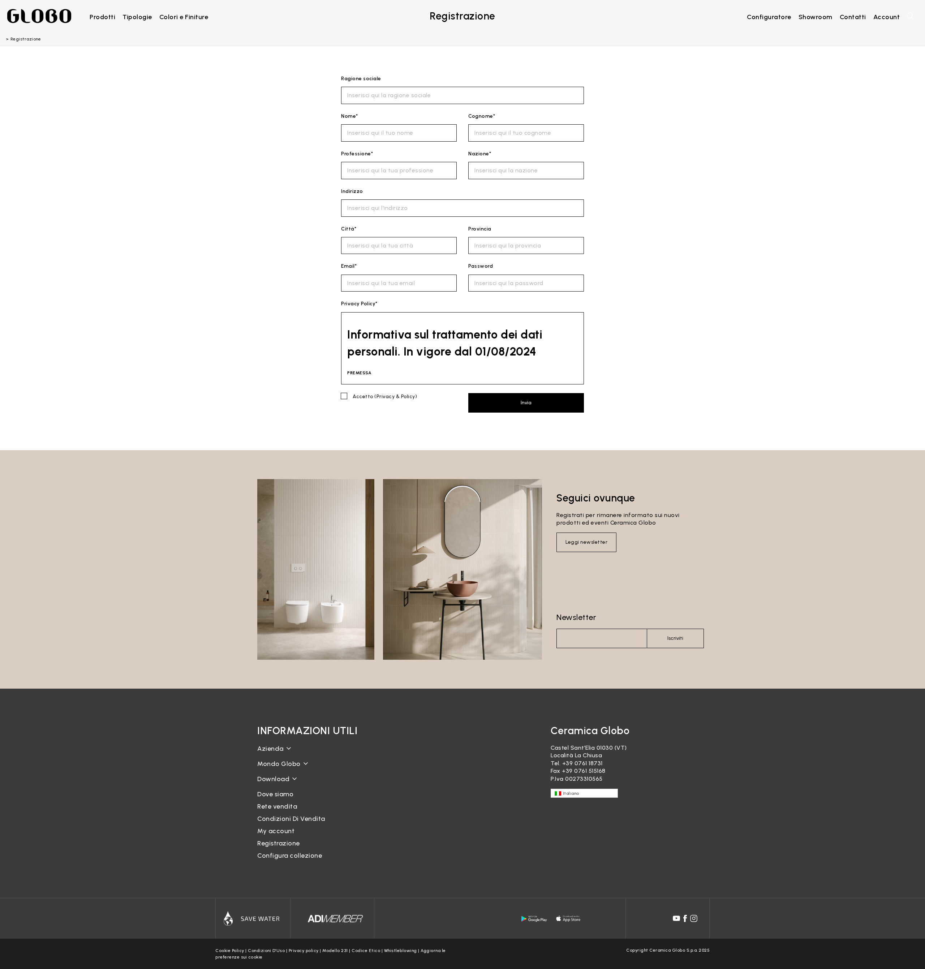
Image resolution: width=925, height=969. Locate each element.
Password (480, 266)
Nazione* (479, 154)
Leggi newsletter (586, 542)
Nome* (349, 116)
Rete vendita (277, 806)
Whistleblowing (400, 950)
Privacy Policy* (359, 304)
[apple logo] (568, 918)
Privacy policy (304, 950)
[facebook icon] (685, 918)
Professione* (357, 154)
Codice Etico (366, 950)
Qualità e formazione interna (299, 781)
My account (275, 831)
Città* (348, 229)
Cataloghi (271, 784)
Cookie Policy (229, 950)
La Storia (270, 754)
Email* (349, 266)
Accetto (385, 396)
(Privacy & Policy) (395, 396)
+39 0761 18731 (582, 763)
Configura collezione (289, 856)
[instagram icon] (693, 918)
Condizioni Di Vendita (291, 819)
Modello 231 (335, 950)
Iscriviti (675, 638)
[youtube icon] (676, 918)
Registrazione (278, 843)
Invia (526, 403)
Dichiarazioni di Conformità (296, 790)
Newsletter (576, 617)
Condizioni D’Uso (266, 950)
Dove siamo (275, 794)
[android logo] (534, 918)
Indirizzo (352, 191)
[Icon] (253, 918)
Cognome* (481, 116)
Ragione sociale (361, 79)
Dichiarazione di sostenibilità (298, 769)
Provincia (479, 229)
